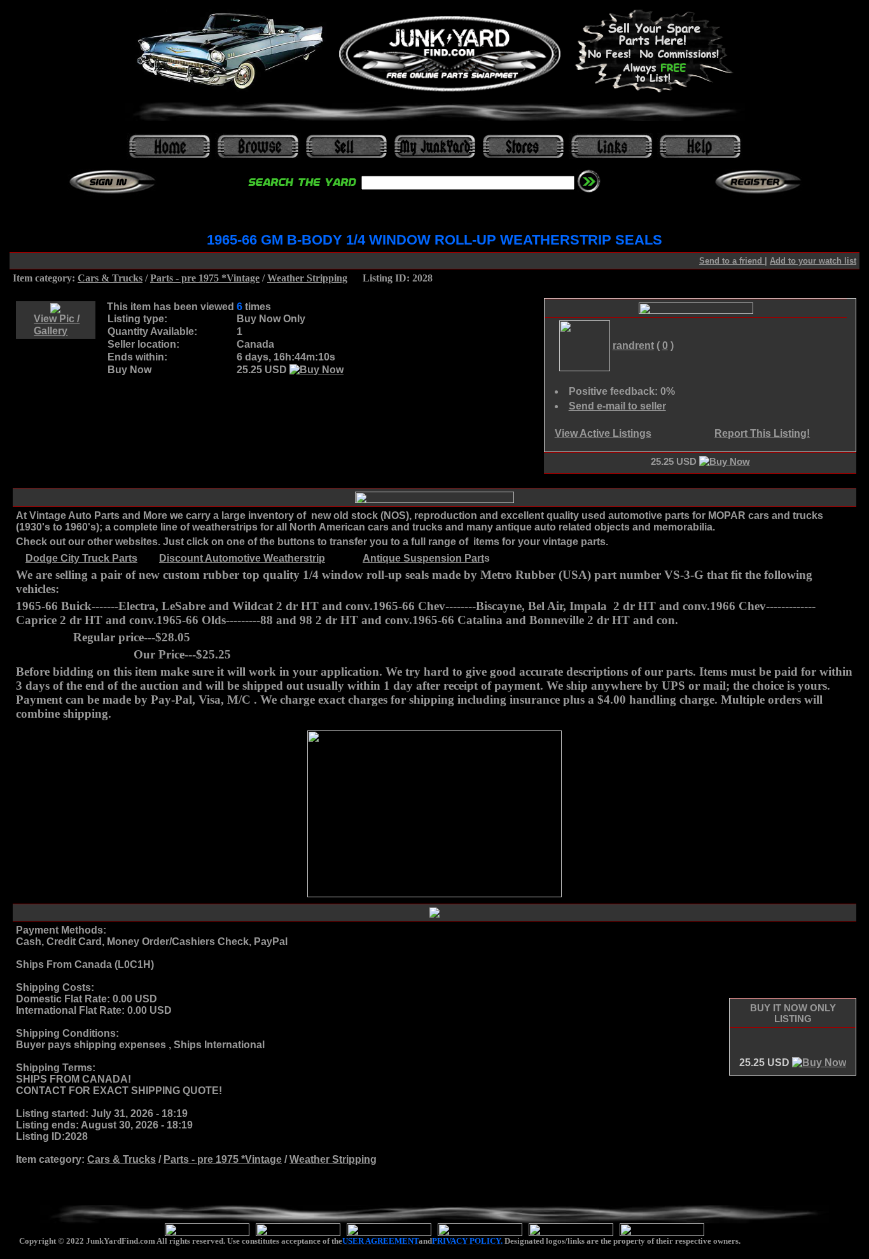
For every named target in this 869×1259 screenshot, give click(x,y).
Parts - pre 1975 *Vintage (205, 278)
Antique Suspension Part (423, 558)
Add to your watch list (813, 261)
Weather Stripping (307, 278)
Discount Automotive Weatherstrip (242, 558)
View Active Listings (603, 433)
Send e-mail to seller (617, 406)
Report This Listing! (762, 433)
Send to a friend (732, 261)
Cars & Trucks (110, 278)
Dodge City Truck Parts (81, 558)
